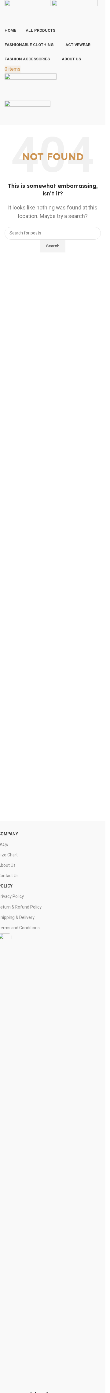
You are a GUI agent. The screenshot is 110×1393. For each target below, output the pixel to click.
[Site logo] (28, 12)
